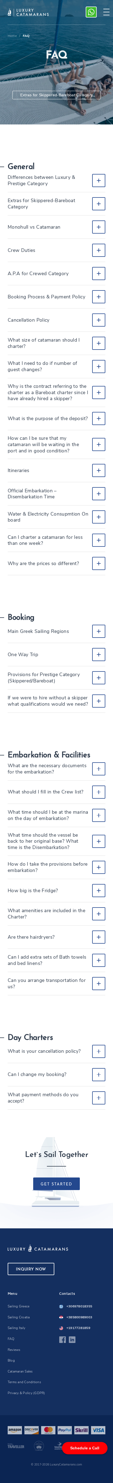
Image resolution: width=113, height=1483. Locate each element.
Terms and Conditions (24, 1382)
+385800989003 (79, 1317)
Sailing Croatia (19, 1317)
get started (56, 1184)
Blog (11, 1360)
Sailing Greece (18, 1306)
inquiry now (31, 1269)
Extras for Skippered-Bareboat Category (56, 95)
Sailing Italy (16, 1328)
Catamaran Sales (20, 1371)
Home (12, 36)
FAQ (11, 1339)
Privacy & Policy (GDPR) (26, 1393)
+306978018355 (79, 1306)
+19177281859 (78, 1328)
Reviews (14, 1350)
